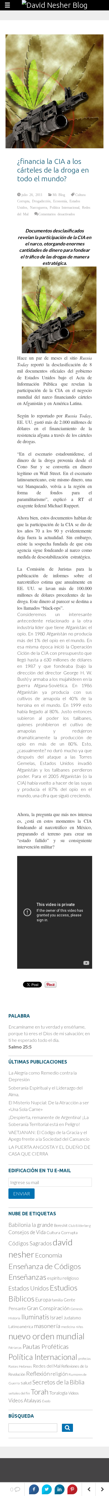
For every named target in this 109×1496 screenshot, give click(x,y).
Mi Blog (59, 194)
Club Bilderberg (80, 1225)
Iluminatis (35, 1317)
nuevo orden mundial (46, 1336)
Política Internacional (64, 207)
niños (79, 1327)
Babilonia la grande (30, 1224)
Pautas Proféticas (45, 1346)
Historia (14, 1318)
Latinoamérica (20, 1326)
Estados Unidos (28, 1288)
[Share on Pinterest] (72, 1489)
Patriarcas (15, 1347)
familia (57, 1300)
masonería (47, 1325)
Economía (60, 201)
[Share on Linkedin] (60, 1489)
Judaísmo (72, 1317)
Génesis (76, 1309)
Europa (43, 1300)
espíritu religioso (63, 1278)
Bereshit (61, 1225)
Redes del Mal (46, 1366)
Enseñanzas (27, 1277)
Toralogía (58, 1392)
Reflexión (38, 1373)
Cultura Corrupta (62, 1232)
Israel (56, 1317)
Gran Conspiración (48, 1308)
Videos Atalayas (24, 1400)
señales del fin (19, 1393)
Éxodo (46, 1401)
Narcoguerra (38, 207)
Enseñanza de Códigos (44, 1266)
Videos (73, 1393)
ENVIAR (21, 1193)
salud (26, 1383)
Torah (40, 1391)
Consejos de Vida (27, 1232)
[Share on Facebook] (34, 1489)
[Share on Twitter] (47, 1489)
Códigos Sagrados (30, 1243)
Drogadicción (41, 201)
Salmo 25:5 (20, 1046)
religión (59, 1374)
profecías (84, 1358)
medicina (68, 1327)
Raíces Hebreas (20, 1366)
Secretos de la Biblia (58, 1382)
